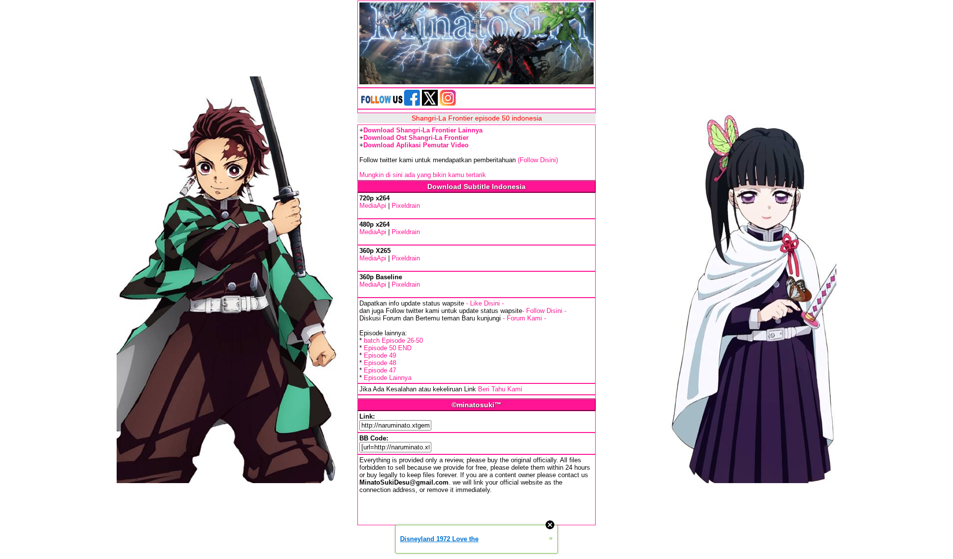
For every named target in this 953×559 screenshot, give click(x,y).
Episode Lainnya (387, 377)
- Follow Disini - (544, 310)
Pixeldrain (406, 205)
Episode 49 (380, 355)
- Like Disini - (485, 303)
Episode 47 (380, 370)
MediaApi (372, 205)
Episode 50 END (387, 348)
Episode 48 (380, 363)
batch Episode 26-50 (393, 340)
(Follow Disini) (538, 160)
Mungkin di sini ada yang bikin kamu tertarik (422, 175)
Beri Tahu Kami (500, 389)
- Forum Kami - (524, 318)
